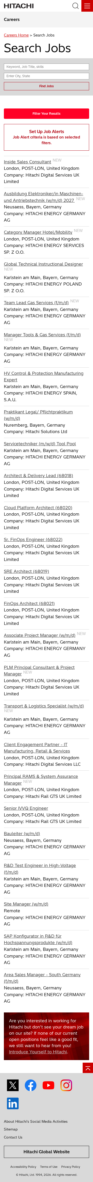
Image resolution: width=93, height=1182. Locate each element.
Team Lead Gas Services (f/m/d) (36, 302)
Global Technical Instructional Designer (43, 264)
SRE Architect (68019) (26, 571)
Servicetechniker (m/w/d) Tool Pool (40, 443)
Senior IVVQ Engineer (26, 808)
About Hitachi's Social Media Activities (36, 1121)
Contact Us (13, 1137)
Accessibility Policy (23, 1167)
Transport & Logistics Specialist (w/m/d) (44, 706)
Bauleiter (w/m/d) (22, 833)
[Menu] (87, 6)
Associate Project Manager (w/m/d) (39, 635)
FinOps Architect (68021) (29, 603)
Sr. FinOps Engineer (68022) (33, 539)
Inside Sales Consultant (27, 161)
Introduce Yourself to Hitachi (38, 1051)
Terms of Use (48, 1167)
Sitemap (11, 1129)
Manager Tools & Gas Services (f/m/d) (42, 334)
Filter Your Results (46, 113)
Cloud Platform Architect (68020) (38, 507)
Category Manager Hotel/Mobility (38, 232)
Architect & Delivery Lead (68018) (38, 475)
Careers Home (16, 35)
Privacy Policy (70, 1167)
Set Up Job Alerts (46, 137)
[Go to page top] (88, 1068)
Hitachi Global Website (47, 1151)
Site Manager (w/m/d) (26, 904)
